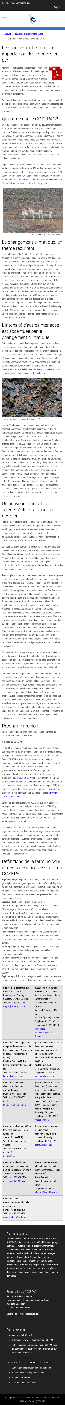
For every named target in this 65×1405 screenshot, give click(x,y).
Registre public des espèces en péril (28, 1372)
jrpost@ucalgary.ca (43, 1120)
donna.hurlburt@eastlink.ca (15, 1217)
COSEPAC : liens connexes (23, 1382)
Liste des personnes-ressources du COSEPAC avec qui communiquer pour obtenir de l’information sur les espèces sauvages (34, 1349)
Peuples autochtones (21, 1377)
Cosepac (39, 1036)
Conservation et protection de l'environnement (32, 1367)
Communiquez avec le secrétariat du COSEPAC (32, 1340)
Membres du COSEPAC (22, 1335)
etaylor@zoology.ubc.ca (14, 1006)
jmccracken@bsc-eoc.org (14, 1105)
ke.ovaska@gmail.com (13, 1076)
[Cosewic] (32, 19)
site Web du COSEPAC (23, 778)
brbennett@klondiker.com (46, 1192)
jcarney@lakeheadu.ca (45, 1145)
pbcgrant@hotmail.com (45, 1076)
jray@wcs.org (9, 1156)
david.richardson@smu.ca (15, 1181)
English (57, 7)
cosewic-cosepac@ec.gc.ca (19, 3)
